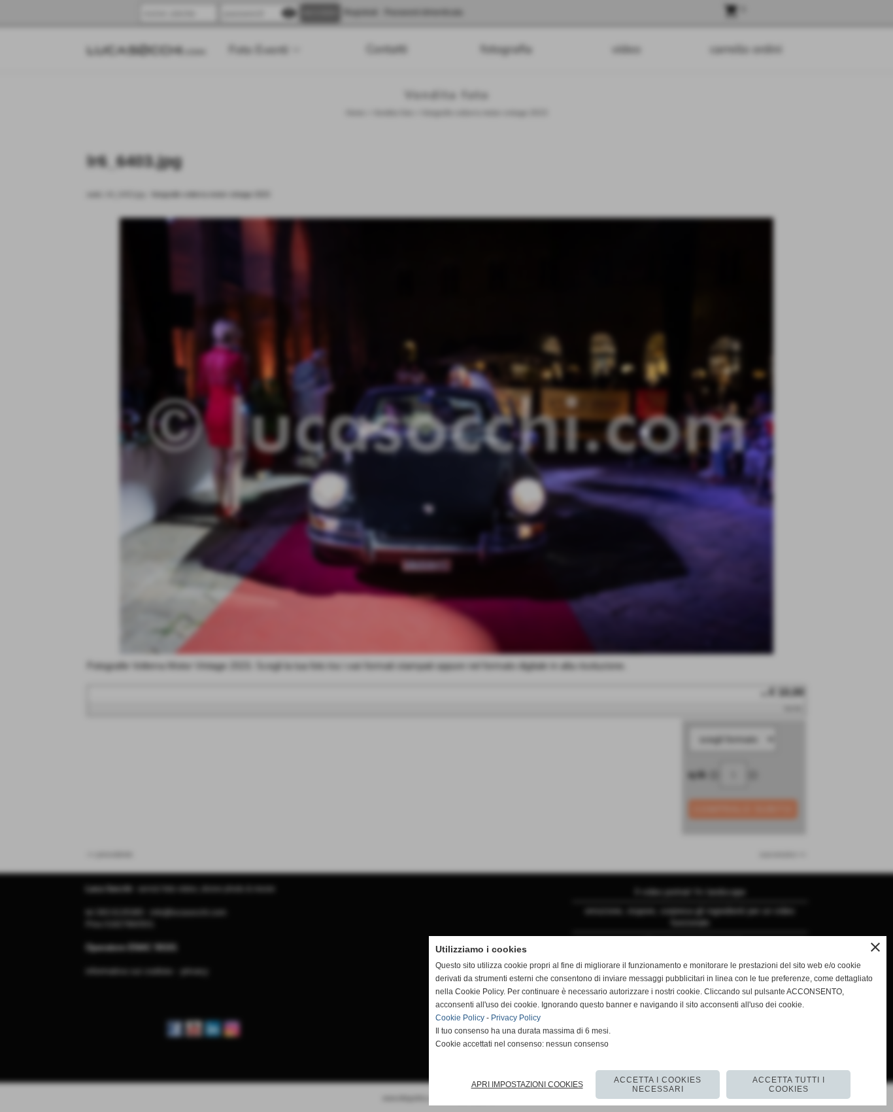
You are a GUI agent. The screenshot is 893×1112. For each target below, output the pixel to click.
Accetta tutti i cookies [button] (788, 1084)
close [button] (875, 947)
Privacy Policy (516, 1017)
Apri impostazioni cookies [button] (527, 1084)
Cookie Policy (459, 1017)
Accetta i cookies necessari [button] (657, 1084)
